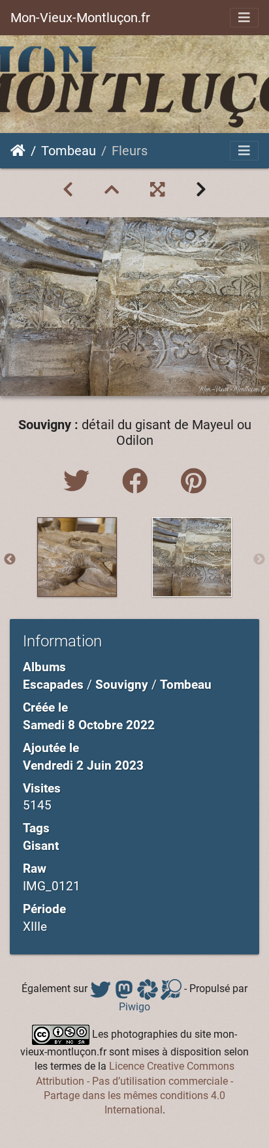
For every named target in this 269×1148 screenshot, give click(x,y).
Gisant (41, 845)
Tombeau (68, 151)
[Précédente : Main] (68, 190)
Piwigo (134, 1007)
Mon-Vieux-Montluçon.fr (80, 17)
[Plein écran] (157, 190)
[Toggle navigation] (244, 17)
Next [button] (259, 559)
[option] (77, 557)
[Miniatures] (111, 190)
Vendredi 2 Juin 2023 (83, 765)
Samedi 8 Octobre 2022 (89, 725)
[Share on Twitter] (79, 481)
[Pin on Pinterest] (193, 481)
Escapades (53, 684)
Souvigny (121, 684)
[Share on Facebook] (138, 481)
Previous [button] (9, 559)
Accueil (17, 151)
